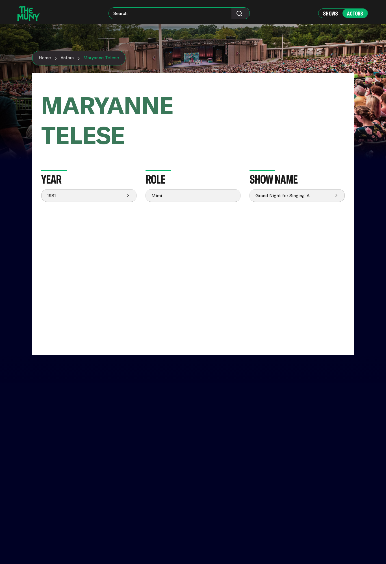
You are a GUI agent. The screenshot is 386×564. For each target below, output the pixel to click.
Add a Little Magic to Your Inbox (306, 453)
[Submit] (240, 13)
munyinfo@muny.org (293, 527)
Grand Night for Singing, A (282, 195)
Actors (355, 13)
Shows (330, 13)
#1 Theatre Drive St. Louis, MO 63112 (292, 508)
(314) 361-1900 (287, 521)
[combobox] (179, 13)
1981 (51, 195)
